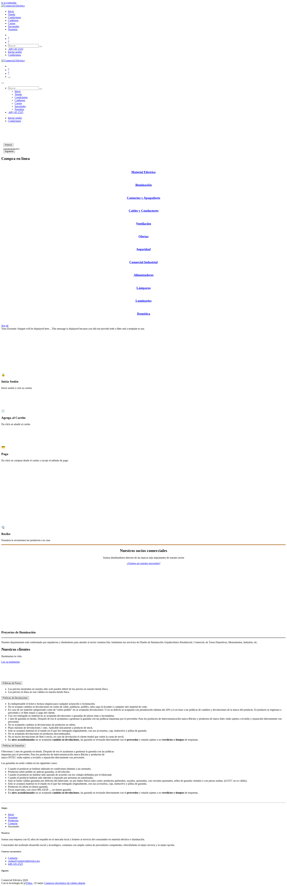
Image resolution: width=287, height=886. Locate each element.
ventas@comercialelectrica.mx (24, 861)
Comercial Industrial (143, 262)
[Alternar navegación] (9, 77)
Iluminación (143, 185)
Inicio (11, 814)
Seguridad (144, 249)
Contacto (12, 823)
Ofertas (143, 236)
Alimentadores (143, 275)
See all (4, 325)
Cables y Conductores (143, 210)
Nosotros (12, 817)
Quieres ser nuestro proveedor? (144, 563)
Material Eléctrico (143, 172)
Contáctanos (14, 55)
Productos (13, 820)
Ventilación (143, 223)
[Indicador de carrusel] (4, 148)
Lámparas (144, 288)
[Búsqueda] (40, 46)
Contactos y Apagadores (143, 198)
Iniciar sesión (15, 52)
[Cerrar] (2, 83)
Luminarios (143, 300)
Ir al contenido (8, 2)
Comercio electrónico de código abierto (64, 883)
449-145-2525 (15, 864)
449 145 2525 (15, 49)
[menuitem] (11, 11)
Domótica (143, 313)
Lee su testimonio (10, 661)
